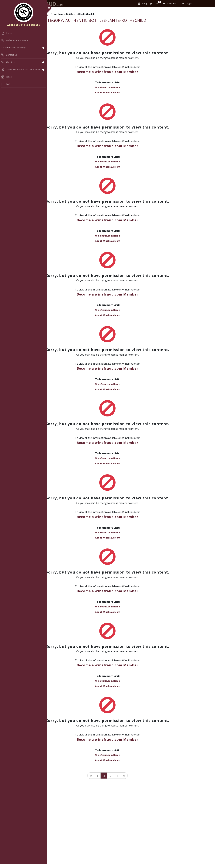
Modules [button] (171, 3)
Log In (188, 3)
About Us (10, 62)
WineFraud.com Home (107, 87)
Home (9, 33)
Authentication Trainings (13, 47)
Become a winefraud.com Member (107, 72)
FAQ (8, 83)
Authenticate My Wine (17, 40)
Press (9, 76)
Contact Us (11, 54)
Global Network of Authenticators (23, 69)
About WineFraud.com (107, 92)
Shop (144, 3)
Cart (156, 3)
